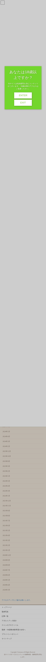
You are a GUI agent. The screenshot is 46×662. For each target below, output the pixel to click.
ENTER (23, 95)
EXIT (23, 102)
